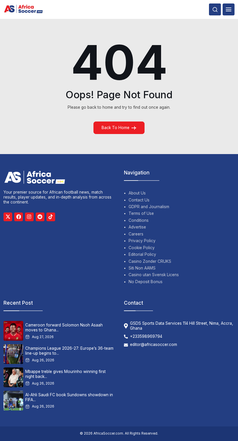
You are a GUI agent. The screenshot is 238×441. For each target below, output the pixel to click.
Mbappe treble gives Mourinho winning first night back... (65, 374)
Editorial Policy (142, 254)
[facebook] (18, 217)
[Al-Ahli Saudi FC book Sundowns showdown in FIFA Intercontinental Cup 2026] (13, 400)
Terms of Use (141, 213)
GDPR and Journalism (149, 206)
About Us (137, 193)
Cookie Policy (142, 247)
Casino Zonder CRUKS (150, 261)
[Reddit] (40, 217)
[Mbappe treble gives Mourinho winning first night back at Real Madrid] (13, 377)
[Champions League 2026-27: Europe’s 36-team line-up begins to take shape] (13, 354)
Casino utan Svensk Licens (154, 274)
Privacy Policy (142, 240)
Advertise (137, 227)
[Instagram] (29, 217)
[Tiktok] (50, 217)
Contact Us (139, 200)
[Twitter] (7, 217)
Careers (136, 234)
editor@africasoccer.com (153, 344)
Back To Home (115, 127)
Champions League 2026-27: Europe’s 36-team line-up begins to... (69, 351)
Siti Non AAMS (142, 268)
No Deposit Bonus (146, 281)
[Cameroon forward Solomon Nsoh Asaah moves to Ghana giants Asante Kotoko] (13, 331)
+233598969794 (146, 336)
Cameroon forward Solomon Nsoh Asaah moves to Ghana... (64, 327)
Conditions (139, 220)
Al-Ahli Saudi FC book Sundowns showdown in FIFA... (69, 397)
